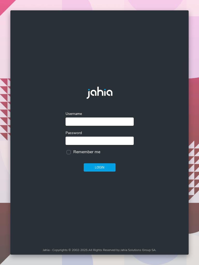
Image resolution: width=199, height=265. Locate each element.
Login (99, 167)
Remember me (86, 152)
